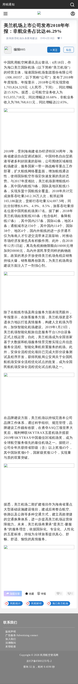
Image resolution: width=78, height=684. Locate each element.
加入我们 (10, 639)
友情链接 (10, 646)
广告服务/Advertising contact (21, 635)
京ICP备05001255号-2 (39, 661)
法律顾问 (10, 642)
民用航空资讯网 (49, 655)
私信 (68, 50)
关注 (54, 50)
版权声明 (10, 631)
